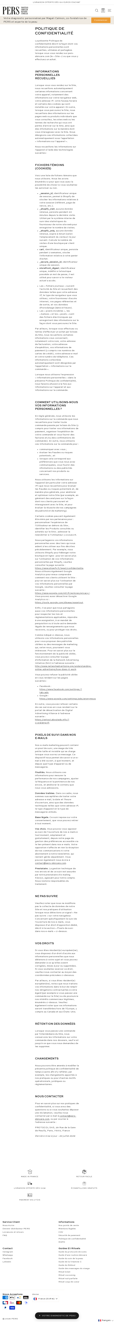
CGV (60, 1232)
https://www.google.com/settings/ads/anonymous (67, 699)
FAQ (5, 1235)
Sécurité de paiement (69, 1235)
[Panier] (103, 10)
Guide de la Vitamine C (69, 1262)
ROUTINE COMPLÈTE (65, 2)
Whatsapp (8, 1255)
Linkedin (7, 1262)
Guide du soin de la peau (70, 1259)
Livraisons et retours (13, 1232)
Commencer (100, 20)
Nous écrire (8, 1225)
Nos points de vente (68, 1225)
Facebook (8, 1259)
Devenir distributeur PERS (16, 1229)
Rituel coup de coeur (68, 1282)
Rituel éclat (64, 1272)
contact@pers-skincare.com (50, 863)
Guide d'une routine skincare (72, 1255)
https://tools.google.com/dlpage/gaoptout (59, 603)
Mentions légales (67, 1229)
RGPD (61, 1242)
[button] (106, 1320)
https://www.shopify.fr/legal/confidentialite (59, 568)
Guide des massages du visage (74, 1268)
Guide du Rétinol (66, 1265)
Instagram (8, 1252)
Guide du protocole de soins (72, 1252)
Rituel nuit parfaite (68, 1279)
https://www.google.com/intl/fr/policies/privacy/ (62, 593)
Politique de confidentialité (72, 1239)
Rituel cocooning (66, 1275)
